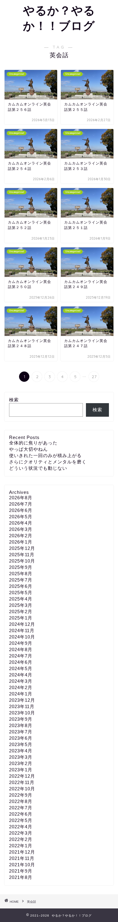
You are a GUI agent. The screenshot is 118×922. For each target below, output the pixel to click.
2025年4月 (20, 598)
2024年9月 (20, 643)
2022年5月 (20, 820)
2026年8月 (20, 497)
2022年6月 (20, 814)
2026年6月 (20, 510)
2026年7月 (20, 503)
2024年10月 (22, 636)
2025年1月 (20, 617)
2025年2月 (20, 611)
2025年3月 (20, 605)
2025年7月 (20, 579)
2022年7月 (20, 807)
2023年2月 (20, 763)
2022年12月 (22, 776)
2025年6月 (20, 586)
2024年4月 (20, 674)
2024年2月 (20, 687)
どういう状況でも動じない (38, 468)
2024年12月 (22, 624)
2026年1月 (20, 541)
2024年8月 (20, 649)
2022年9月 (20, 795)
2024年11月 (21, 630)
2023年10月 (22, 712)
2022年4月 (20, 826)
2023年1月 (20, 769)
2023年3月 (20, 757)
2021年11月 (21, 858)
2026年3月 (20, 529)
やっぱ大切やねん (28, 449)
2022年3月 (20, 833)
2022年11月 (21, 782)
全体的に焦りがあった (33, 442)
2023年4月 (20, 750)
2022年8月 (20, 801)
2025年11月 (21, 554)
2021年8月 (20, 877)
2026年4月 (20, 522)
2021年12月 (22, 852)
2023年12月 (22, 700)
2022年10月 (22, 788)
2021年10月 (22, 864)
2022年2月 (20, 839)
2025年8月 (20, 573)
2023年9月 (20, 719)
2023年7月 (20, 731)
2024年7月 (20, 655)
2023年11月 (21, 706)
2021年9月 (20, 870)
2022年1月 (20, 845)
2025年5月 (20, 592)
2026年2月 (20, 535)
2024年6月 (20, 662)
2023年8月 (20, 725)
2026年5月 (20, 516)
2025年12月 (22, 548)
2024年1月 (20, 693)
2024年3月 (20, 681)
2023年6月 (20, 738)
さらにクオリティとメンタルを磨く (48, 461)
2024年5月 (20, 668)
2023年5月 (20, 744)
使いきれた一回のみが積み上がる (45, 455)
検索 (14, 399)
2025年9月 (20, 567)
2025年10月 (22, 560)
